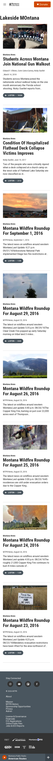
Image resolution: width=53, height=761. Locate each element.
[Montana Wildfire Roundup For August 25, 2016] (25, 437)
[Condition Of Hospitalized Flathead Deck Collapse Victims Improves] (25, 120)
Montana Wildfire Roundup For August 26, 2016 (26, 391)
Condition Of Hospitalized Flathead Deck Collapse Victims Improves (26, 148)
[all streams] (49, 757)
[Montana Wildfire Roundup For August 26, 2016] (25, 366)
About (9, 696)
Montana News (9, 54)
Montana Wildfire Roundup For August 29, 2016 (26, 311)
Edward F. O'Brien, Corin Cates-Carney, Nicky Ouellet (24, 71)
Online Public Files (14, 724)
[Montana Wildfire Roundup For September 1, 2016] (25, 205)
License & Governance (16, 716)
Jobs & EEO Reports (15, 726)
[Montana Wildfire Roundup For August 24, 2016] (25, 517)
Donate (43, 4)
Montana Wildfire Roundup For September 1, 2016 (26, 231)
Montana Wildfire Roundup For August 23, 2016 (26, 623)
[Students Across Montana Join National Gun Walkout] (25, 36)
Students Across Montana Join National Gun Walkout (26, 61)
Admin (9, 711)
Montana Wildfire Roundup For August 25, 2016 (26, 462)
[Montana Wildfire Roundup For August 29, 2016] (25, 285)
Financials (10, 719)
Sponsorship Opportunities (18, 706)
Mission (9, 702)
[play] (4, 757)
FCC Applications (13, 721)
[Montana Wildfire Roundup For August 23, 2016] (25, 597)
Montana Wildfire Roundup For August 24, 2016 (26, 543)
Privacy (9, 709)
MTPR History (12, 704)
